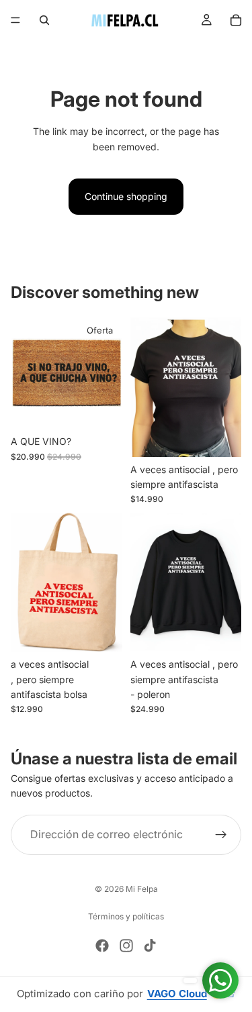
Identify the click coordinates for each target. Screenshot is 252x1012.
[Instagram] (126, 946)
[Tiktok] (150, 946)
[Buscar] (44, 20)
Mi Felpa (142, 889)
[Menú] (15, 20)
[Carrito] (236, 20)
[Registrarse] (221, 835)
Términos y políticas (126, 916)
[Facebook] (102, 946)
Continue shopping (126, 196)
